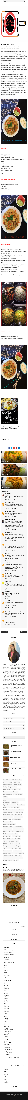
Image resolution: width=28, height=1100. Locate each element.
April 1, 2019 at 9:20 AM (10, 499)
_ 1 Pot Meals (7, 1054)
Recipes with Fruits (8, 843)
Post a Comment (7, 627)
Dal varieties (6, 802)
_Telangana (6, 1024)
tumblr (5, 1077)
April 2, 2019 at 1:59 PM (10, 578)
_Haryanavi (6, 1006)
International (7, 969)
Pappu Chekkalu (13, 763)
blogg (4, 792)
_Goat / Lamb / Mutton (9, 962)
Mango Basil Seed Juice (15, 757)
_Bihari (5, 1000)
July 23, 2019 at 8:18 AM (10, 624)
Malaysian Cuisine (8, 826)
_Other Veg (6, 957)
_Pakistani (6, 992)
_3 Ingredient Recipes (8, 1051)
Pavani (6, 591)
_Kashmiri (6, 1010)
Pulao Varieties (16, 48)
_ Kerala (5, 1013)
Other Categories (8, 1049)
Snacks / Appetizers (8, 848)
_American (6, 978)
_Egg (5, 967)
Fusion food (6, 807)
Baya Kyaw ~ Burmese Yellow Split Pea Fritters (17, 769)
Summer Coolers (7, 1047)
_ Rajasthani (6, 1019)
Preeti (6, 553)
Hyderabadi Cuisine (8, 814)
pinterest (6, 1082)
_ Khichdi (6, 1039)
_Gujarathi (6, 1005)
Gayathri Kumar (8, 562)
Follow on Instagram (8, 728)
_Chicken (6, 960)
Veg (17, 860)
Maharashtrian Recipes (9, 824)
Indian (5, 996)
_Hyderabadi (6, 1008)
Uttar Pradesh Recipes (9, 860)
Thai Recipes (18, 855)
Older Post (23, 631)
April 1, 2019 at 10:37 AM (10, 529)
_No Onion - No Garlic (9, 954)
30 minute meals (7, 782)
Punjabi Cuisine (16, 838)
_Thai (5, 977)
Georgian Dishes (15, 807)
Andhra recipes (18, 784)
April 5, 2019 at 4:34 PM (10, 607)
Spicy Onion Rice (5, 461)
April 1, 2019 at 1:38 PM (10, 550)
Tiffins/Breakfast (7, 858)
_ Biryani (6, 1036)
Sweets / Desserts (7, 853)
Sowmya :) (7, 532)
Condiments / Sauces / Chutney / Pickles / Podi (13, 799)
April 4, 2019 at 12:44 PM (10, 598)
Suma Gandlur (8, 502)
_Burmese (6, 983)
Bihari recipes (7, 789)
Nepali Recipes (19, 831)
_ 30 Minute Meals (8, 1052)
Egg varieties (6, 805)
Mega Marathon (9, 48)
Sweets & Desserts (8, 1046)
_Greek (5, 987)
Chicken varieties (17, 794)
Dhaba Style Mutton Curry (15, 751)
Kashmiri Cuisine (18, 817)
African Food (16, 782)
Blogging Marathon (13, 792)
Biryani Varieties (16, 789)
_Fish (5, 964)
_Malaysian (6, 988)
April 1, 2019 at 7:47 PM (10, 560)
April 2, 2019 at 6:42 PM (10, 588)
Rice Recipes (7, 1034)
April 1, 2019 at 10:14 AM (10, 508)
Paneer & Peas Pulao (6, 487)
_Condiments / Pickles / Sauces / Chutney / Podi (14, 951)
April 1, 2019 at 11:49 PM (10, 570)
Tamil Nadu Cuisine (19, 853)
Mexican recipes (7, 829)
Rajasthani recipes (13, 841)
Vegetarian (6, 947)
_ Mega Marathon (8, 1031)
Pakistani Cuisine (16, 836)
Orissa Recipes (7, 836)
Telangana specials (8, 855)
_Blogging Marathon (8, 1029)
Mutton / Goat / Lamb (8, 831)
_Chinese (6, 974)
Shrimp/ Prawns (7, 846)
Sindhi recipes (16, 846)
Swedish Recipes (17, 850)
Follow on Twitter (8, 718)
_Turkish (6, 982)
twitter (5, 1071)
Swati (6, 610)
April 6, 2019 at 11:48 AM (10, 616)
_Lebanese (6, 995)
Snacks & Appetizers (8, 1044)
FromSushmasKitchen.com (14, 1095)
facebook (6, 1062)
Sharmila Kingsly (9, 511)
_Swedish (6, 993)
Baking (5, 787)
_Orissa (5, 1016)
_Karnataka (6, 1011)
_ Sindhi (5, 1021)
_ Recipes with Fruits (8, 955)
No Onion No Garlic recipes (10, 834)
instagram (6, 1081)
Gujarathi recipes (7, 812)
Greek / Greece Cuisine (17, 809)
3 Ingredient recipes (16, 779)
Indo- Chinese (18, 814)
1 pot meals (16, 46)
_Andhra (6, 998)
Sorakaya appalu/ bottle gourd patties (16, 746)
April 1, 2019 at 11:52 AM (10, 540)
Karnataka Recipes (8, 817)
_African (5, 972)
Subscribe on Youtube (9, 725)
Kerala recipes (7, 819)
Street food (18, 848)
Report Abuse (5, 864)
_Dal (5, 949)
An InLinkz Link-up (6, 439)
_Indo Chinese (7, 975)
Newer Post (4, 631)
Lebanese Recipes (7, 822)
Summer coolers (7, 850)
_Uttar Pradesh (7, 1026)
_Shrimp (5, 965)
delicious (6, 1074)
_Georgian (6, 985)
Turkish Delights (17, 858)
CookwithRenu (8, 600)
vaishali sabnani (9, 519)
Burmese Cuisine (7, 794)
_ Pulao (5, 1037)
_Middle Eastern (7, 980)
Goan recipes (6, 809)
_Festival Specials (8, 952)
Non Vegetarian (7, 959)
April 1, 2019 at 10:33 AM (10, 516)
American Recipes (7, 784)
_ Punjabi (6, 1018)
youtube (6, 1079)
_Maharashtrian (7, 1015)
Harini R (6, 543)
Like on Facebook (7, 721)
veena (6, 619)
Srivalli (6, 493)
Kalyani (6, 581)
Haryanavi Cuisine (18, 812)
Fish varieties (20, 805)
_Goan (5, 1003)
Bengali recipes (12, 787)
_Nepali (5, 990)
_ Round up (6, 1033)
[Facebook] (14, 4)
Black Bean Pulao (5, 474)
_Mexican (6, 970)
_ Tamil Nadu (7, 1023)
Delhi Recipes (14, 802)
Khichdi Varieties (16, 819)
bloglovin (6, 1076)
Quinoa (5, 841)
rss (4, 1072)
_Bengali (6, 1001)
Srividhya (7, 573)
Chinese (5, 796)
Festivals (13, 805)
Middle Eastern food (18, 829)
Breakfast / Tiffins (8, 1042)
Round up (17, 843)
